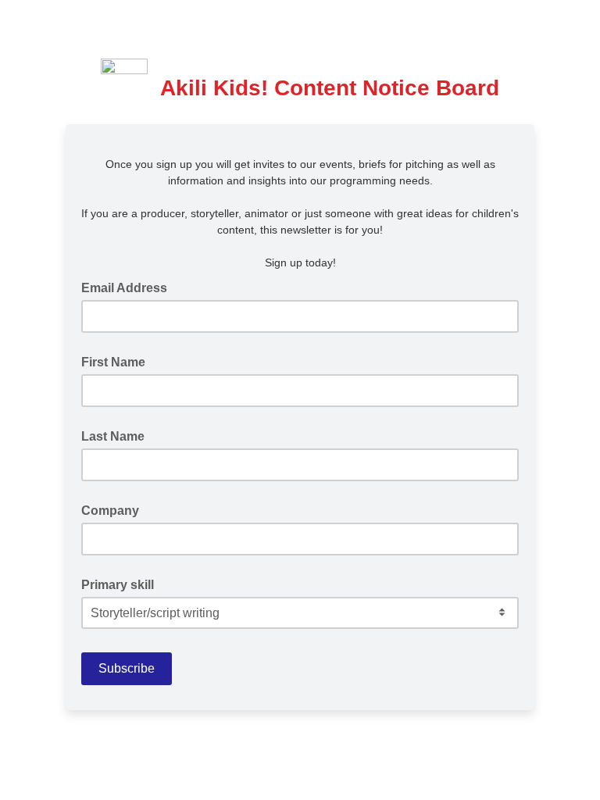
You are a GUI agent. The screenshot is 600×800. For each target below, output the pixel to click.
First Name (113, 362)
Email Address (129, 286)
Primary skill (117, 584)
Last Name (113, 436)
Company (110, 510)
